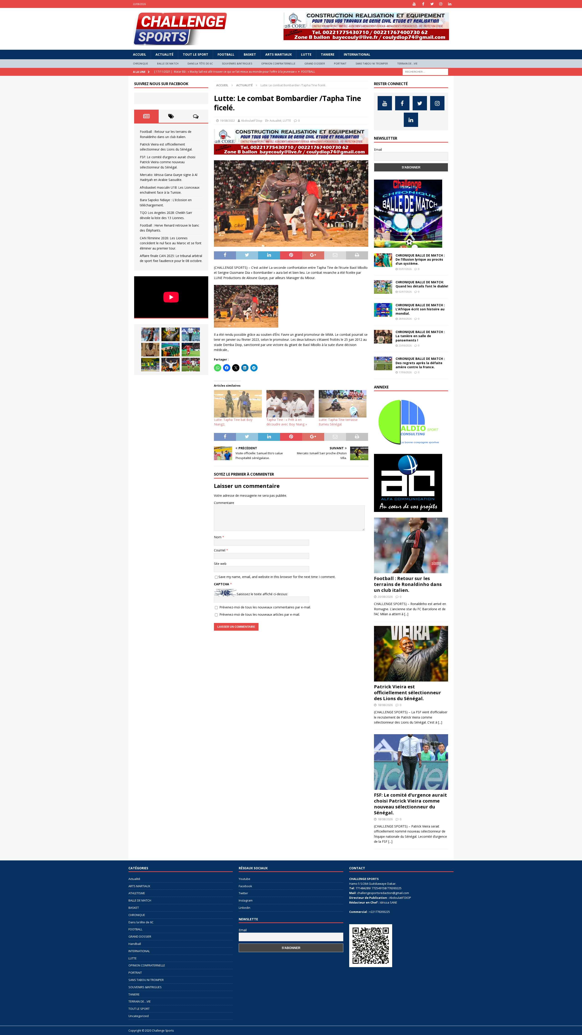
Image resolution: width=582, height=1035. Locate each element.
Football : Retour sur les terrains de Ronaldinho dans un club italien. (408, 584)
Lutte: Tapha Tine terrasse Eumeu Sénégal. (338, 421)
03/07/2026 (405, 269)
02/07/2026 (405, 291)
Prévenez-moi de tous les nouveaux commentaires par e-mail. (265, 607)
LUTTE (306, 54)
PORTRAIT (340, 63)
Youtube (244, 879)
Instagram (246, 900)
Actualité (164, 54)
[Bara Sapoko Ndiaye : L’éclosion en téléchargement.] (191, 349)
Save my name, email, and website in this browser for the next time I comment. (277, 577)
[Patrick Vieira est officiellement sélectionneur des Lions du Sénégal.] (170, 334)
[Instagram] (441, 4)
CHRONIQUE (140, 63)
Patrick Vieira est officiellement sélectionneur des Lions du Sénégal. (407, 693)
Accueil (139, 54)
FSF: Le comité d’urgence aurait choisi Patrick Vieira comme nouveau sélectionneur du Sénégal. (167, 162)
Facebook (245, 886)
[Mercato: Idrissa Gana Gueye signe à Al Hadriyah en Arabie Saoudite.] (150, 349)
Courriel (220, 550)
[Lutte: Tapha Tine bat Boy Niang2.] (238, 403)
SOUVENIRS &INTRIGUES (237, 63)
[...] (406, 614)
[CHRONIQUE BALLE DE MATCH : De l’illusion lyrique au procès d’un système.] (383, 260)
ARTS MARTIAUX (278, 54)
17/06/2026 (405, 372)
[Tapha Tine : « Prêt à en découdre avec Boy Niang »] (290, 403)
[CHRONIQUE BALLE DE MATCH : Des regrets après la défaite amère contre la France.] (383, 363)
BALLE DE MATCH (167, 63)
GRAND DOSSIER (314, 63)
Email (378, 149)
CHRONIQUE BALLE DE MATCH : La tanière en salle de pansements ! (420, 336)
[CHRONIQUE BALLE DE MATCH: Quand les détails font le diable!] (383, 287)
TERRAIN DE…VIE (407, 63)
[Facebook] (423, 4)
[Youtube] (414, 4)
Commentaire (224, 503)
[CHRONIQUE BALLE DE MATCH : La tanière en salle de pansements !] (383, 336)
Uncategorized (138, 1016)
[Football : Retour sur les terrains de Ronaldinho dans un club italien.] (150, 334)
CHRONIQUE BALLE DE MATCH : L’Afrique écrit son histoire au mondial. (420, 309)
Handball (134, 944)
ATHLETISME (136, 893)
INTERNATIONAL (357, 54)
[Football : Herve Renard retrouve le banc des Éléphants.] (170, 364)
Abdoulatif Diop (251, 121)
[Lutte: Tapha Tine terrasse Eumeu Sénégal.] (342, 403)
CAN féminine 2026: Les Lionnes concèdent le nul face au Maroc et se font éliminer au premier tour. (170, 243)
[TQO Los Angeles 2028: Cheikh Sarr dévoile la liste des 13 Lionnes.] (150, 364)
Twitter (243, 893)
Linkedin (244, 908)
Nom (218, 537)
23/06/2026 (405, 345)
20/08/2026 (385, 597)
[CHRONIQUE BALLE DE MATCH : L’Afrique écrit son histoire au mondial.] (383, 310)
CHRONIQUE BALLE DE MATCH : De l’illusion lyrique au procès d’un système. (420, 259)
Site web (220, 563)
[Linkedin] (450, 4)
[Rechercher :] (425, 71)
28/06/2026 (405, 318)
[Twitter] (432, 4)
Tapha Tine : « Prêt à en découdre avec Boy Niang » (286, 421)
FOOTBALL (226, 54)
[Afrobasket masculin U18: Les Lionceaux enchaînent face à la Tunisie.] (170, 349)
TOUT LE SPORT (195, 54)
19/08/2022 (227, 121)
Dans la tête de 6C (200, 63)
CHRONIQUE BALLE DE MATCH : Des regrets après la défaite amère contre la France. (420, 362)
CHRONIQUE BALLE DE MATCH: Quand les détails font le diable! (422, 284)
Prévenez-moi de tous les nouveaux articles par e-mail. (259, 614)
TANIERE (327, 54)
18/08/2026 (385, 705)
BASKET (250, 54)
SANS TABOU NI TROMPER (372, 63)
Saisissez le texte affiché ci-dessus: (262, 594)
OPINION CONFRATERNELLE (278, 63)
